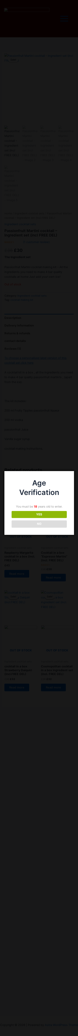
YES (39, 514)
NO (39, 524)
